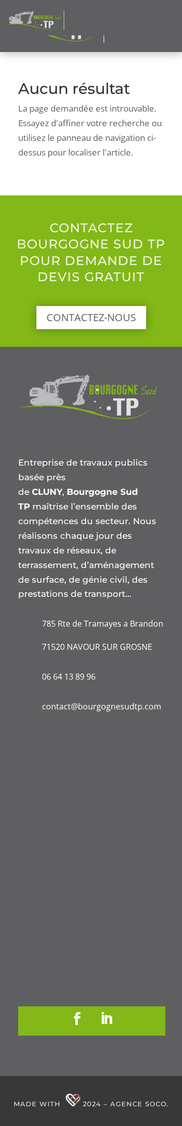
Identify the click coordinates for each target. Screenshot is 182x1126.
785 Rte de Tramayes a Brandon (102, 623)
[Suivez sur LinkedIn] (106, 1019)
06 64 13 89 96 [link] (69, 676)
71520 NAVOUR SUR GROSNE (97, 646)
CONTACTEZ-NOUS (91, 317)
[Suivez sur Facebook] (77, 1019)
